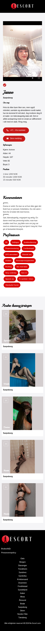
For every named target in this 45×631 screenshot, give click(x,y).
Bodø (22, 604)
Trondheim (22, 569)
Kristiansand (22, 579)
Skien (22, 611)
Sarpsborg (8, 98)
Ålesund (22, 600)
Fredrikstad (22, 586)
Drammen (22, 583)
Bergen (22, 562)
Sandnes (22, 572)
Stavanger (22, 565)
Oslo (22, 559)
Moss (22, 597)
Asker (22, 593)
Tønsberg (22, 618)
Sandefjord (22, 590)
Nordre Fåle (22, 614)
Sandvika (22, 576)
